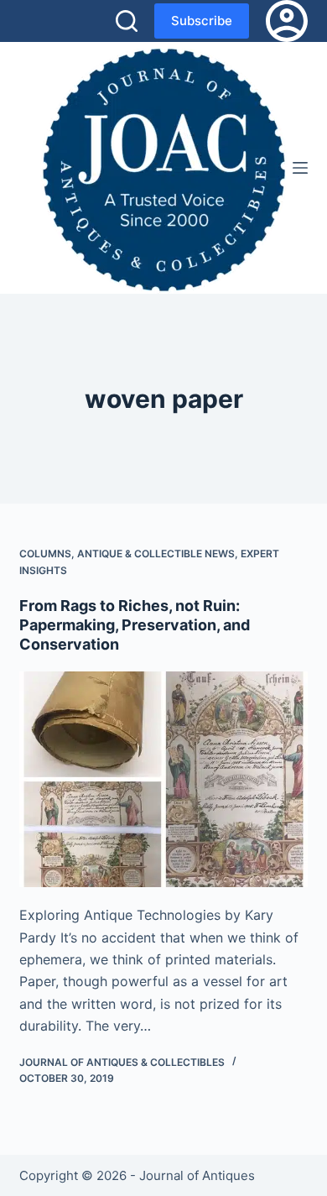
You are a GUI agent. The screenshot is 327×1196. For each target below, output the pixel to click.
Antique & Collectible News (156, 553)
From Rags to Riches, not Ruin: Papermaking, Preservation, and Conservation (134, 625)
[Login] (287, 21)
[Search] (127, 21)
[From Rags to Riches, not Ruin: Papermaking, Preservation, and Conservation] (163, 779)
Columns (45, 553)
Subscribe (201, 21)
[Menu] (300, 167)
